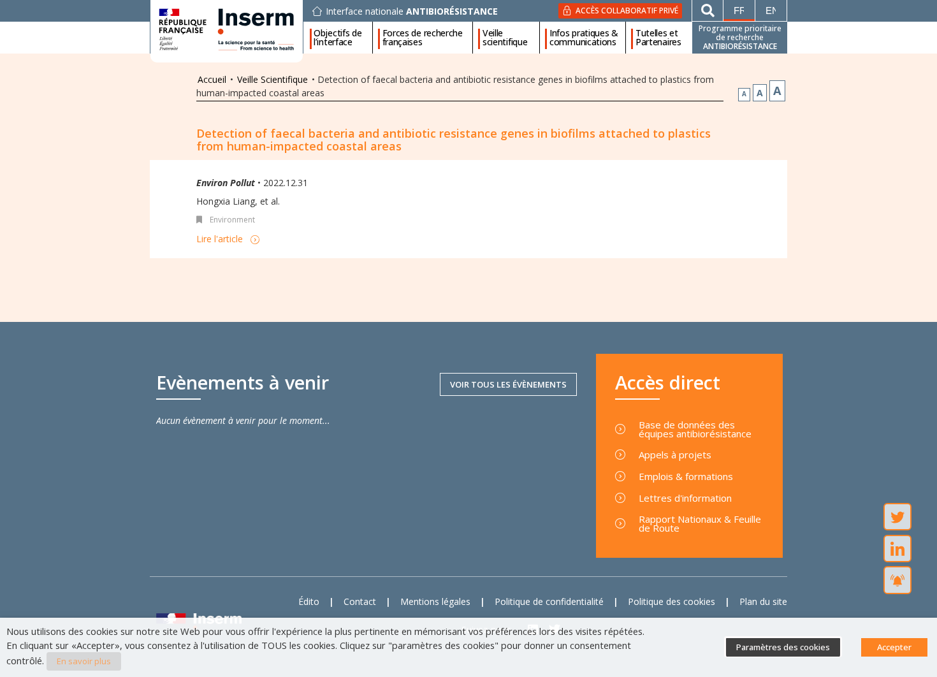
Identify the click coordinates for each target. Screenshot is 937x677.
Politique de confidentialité (549, 601)
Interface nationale (412, 11)
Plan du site (763, 601)
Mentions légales (435, 601)
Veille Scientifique (272, 79)
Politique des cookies (671, 601)
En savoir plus (84, 661)
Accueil (212, 79)
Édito (308, 601)
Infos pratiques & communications (583, 38)
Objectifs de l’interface (337, 38)
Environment (232, 219)
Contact (360, 601)
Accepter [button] (894, 647)
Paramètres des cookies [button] (783, 647)
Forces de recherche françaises (422, 38)
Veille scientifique (505, 38)
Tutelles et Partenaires (658, 38)
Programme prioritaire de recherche (740, 37)
